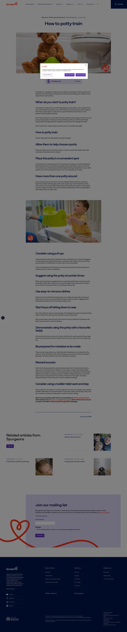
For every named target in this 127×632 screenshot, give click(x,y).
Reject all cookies (70, 74)
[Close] (85, 65)
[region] (64, 71)
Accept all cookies (80, 74)
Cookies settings (47, 74)
